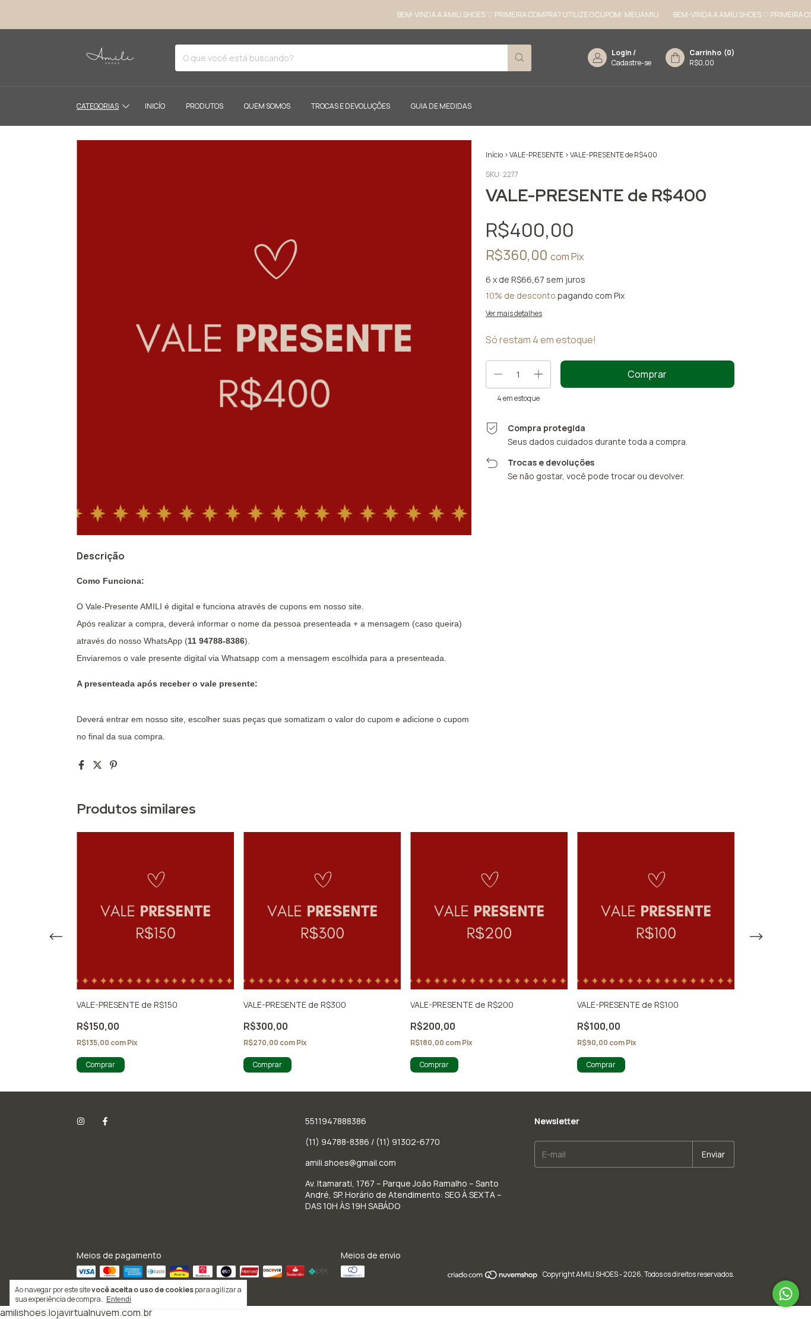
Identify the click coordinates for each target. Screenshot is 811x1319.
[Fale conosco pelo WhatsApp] (785, 1293)
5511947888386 (335, 1121)
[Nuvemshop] (493, 1277)
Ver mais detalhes (514, 313)
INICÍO (155, 106)
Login (622, 53)
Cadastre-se (631, 63)
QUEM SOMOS (267, 106)
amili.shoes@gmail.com (350, 1162)
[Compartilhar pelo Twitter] (98, 764)
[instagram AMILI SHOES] (81, 1121)
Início (494, 155)
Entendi (118, 1299)
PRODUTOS (204, 106)
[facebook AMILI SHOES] (105, 1121)
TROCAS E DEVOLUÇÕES (350, 106)
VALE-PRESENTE (536, 155)
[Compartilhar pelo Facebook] (82, 764)
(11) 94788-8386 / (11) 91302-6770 (372, 1141)
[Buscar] (519, 58)
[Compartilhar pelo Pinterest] (113, 764)
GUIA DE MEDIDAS (441, 106)
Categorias (98, 106)
